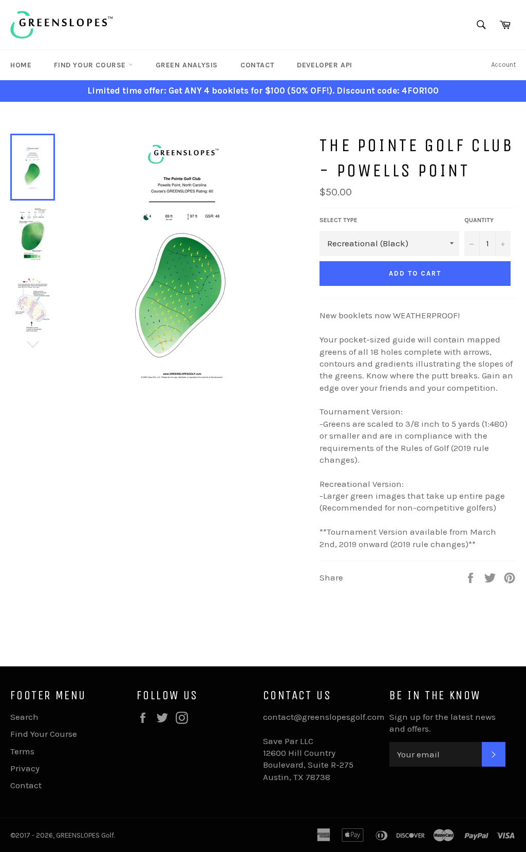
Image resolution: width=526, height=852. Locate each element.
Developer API (324, 65)
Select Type (339, 220)
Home (20, 65)
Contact (257, 65)
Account (503, 64)
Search (24, 717)
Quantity (479, 220)
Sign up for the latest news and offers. (442, 723)
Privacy (25, 768)
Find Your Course (91, 65)
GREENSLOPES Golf (85, 835)
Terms (22, 751)
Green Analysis (187, 65)
